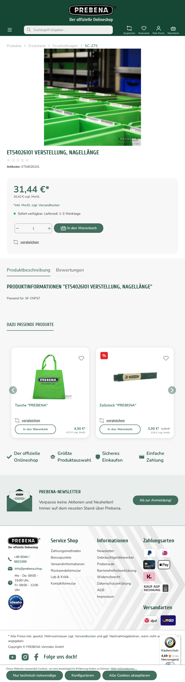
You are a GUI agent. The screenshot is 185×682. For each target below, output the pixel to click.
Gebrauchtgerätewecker (115, 557)
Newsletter (105, 551)
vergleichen (29, 242)
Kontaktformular (63, 583)
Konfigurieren (83, 675)
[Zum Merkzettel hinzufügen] (80, 357)
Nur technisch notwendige (34, 675)
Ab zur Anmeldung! (155, 500)
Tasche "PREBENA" (31, 405)
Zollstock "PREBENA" (117, 405)
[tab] (28, 271)
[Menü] (10, 30)
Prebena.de (105, 564)
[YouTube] (12, 657)
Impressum (105, 596)
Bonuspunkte (61, 557)
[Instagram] (25, 657)
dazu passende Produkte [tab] (30, 324)
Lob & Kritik (60, 577)
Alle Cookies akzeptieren (129, 675)
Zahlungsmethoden (66, 551)
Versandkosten (85, 636)
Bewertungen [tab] (70, 270)
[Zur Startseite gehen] (92, 13)
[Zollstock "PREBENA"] (134, 376)
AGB (100, 590)
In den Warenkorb (82, 228)
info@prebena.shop (28, 568)
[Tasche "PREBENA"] (50, 376)
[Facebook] (36, 657)
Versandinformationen (68, 564)
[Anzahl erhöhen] (49, 228)
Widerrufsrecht (108, 577)
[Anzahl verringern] (17, 228)
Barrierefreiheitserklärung (116, 570)
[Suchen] (29, 30)
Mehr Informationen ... (124, 668)
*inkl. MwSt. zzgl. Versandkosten (37, 205)
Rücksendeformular (66, 570)
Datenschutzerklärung (114, 583)
